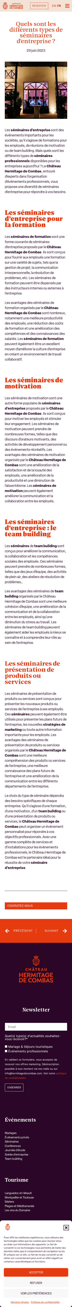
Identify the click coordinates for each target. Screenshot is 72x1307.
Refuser (36, 1283)
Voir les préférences (36, 1293)
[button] (66, 1228)
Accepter (36, 1272)
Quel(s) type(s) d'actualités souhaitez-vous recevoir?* (32, 1037)
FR (59, 6)
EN (54, 6)
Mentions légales (20, 1302)
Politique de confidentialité (45, 1302)
